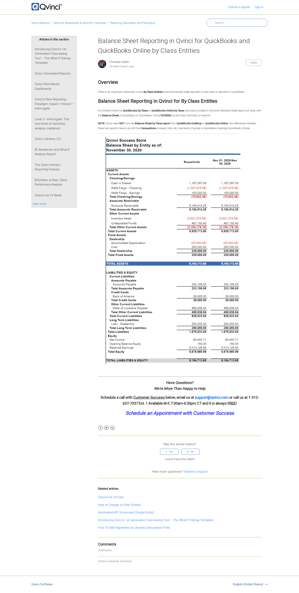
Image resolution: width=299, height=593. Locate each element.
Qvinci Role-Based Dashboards (47, 86)
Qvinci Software (40, 22)
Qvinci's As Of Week (48, 195)
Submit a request (239, 7)
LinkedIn (112, 427)
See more (40, 204)
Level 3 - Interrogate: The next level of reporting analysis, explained (52, 123)
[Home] (47, 9)
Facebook (100, 427)
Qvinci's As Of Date (111, 497)
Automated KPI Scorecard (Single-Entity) (126, 512)
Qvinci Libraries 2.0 (47, 139)
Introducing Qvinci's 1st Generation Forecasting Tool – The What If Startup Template (53, 56)
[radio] (169, 452)
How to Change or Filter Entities (119, 505)
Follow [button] (253, 62)
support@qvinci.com (211, 397)
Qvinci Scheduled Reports (53, 73)
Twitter (106, 427)
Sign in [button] (259, 7)
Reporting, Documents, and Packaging (132, 22)
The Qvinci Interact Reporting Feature (47, 167)
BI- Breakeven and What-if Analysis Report (52, 152)
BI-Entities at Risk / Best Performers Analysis (51, 182)
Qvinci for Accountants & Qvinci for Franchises (80, 22)
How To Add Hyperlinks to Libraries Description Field (134, 527)
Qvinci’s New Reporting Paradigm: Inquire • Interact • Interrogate (54, 103)
